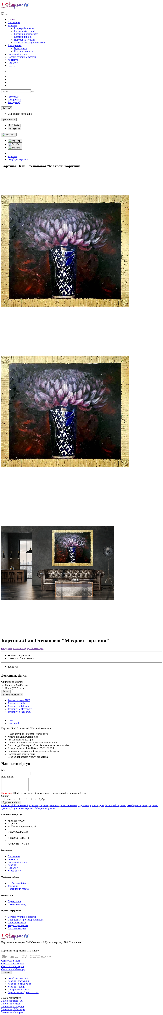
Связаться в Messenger (13, 969)
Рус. (18, 144)
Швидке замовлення (12, 695)
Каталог (6, 972)
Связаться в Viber (10, 960)
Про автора (14, 22)
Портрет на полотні (24, 39)
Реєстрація (13, 96)
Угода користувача (18, 925)
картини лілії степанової (14, 805)
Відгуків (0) (14, 723)
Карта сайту (14, 870)
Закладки (13, 886)
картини (33, 805)
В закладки (37, 648)
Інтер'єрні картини (24, 28)
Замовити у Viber (17, 703)
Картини (12, 25)
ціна (101, 805)
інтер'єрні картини (115, 805)
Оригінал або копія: (12, 681)
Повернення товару (18, 888)
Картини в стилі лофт (26, 34)
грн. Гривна (14, 129)
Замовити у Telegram (19, 706)
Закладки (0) (14, 102)
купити (94, 805)
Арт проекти (14, 45)
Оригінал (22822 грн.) (17, 685)
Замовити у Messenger (20, 709)
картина (43, 805)
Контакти (13, 59)
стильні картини (25, 808)
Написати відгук (22, 648)
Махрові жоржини (45, 808)
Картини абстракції (24, 31)
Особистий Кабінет (18, 883)
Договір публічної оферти (22, 57)
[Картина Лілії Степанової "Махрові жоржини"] (65, 330)
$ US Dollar (14, 125)
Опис (11, 720)
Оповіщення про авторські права (25, 919)
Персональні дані (17, 928)
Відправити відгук (11, 802)
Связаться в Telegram (12, 963)
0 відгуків (6, 648)
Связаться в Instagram (12, 966)
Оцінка (5, 796)
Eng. (18, 148)
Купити (6, 691)
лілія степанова (68, 805)
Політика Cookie (17, 922)
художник (83, 805)
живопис (54, 805)
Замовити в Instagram (19, 711)
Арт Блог (13, 62)
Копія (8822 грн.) (14, 688)
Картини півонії (23, 36)
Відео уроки (20, 48)
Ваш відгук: (7, 776)
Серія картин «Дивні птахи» (29, 42)
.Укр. (18, 141)
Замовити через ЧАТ (19, 700)
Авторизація (14, 99)
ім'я (3, 770)
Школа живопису (23, 51)
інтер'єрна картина (137, 805)
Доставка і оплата (17, 54)
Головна (12, 19)
